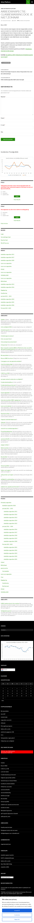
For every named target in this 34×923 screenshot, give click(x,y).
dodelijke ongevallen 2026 (7, 305)
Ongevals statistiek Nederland (8, 419)
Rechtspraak (5, 586)
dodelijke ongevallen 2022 (10, 550)
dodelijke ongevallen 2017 (7, 257)
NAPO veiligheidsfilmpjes (7, 858)
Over (2, 577)
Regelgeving (4, 290)
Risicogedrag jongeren (6, 726)
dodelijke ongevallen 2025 (7, 302)
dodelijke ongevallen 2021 (10, 547)
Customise (17, 915)
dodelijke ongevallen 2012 (10, 514)
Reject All (17, 919)
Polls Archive (4, 223)
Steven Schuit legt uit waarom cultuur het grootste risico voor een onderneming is (16, 71)
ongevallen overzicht (6, 720)
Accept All (17, 910)
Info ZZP (3, 714)
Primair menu (32, 2)
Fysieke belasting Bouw (7, 382)
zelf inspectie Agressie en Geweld (9, 813)
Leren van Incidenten (6, 406)
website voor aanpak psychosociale (10, 486)
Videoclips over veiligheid (7, 741)
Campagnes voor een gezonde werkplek (11, 361)
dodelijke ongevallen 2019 (10, 538)
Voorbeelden (5, 571)
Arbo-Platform (5, 2)
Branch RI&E (4, 765)
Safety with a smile (5, 729)
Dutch (5, 669)
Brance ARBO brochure (7, 358)
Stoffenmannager (5, 795)
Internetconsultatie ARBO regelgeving (10, 400)
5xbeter (3, 319)
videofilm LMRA (5, 867)
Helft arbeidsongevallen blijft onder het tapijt (12, 78)
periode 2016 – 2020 (7, 526)
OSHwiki (3, 422)
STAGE (2, 269)
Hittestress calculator (6, 786)
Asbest (2, 562)
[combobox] (17, 630)
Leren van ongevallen (6, 263)
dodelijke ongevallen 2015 (10, 523)
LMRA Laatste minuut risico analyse (10, 603)
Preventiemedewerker (6, 431)
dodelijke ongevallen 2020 (7, 260)
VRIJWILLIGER (4, 275)
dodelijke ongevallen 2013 (7, 284)
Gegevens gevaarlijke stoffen (8, 777)
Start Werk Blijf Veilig (6, 864)
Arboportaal (4, 345)
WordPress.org (5, 243)
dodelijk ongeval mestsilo (7, 855)
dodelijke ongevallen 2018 (10, 535)
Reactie (3, 96)
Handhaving (4, 293)
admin (14, 20)
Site (2, 132)
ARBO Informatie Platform (8, 8)
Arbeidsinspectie (5, 330)
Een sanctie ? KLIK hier (6, 752)
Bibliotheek (4, 281)
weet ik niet (5, 194)
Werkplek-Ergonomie (6, 810)
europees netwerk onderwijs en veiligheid (11, 379)
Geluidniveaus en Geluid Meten (9, 780)
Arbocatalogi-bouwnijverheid (8, 342)
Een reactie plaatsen (24, 20)
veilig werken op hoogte (7, 474)
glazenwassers (6, 62)
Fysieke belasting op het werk (8, 385)
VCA (2, 735)
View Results (17, 199)
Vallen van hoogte (5, 470)
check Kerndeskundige (6, 364)
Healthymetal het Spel (6, 827)
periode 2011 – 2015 (6, 296)
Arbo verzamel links (6, 339)
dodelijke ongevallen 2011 (7, 254)
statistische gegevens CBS (7, 732)
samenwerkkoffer (5, 439)
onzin (4, 191)
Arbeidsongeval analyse (7, 336)
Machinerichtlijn (5, 413)
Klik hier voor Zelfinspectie (8, 751)
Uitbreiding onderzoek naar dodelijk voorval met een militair (16, 896)
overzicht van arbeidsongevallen (9, 428)
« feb (2, 700)
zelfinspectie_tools (5, 816)
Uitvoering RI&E (5, 465)
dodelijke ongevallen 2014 (10, 520)
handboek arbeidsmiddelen (8, 783)
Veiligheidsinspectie (6, 611)
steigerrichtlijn (4, 445)
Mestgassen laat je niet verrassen (9, 830)
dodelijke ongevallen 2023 (10, 553)
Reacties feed (4, 240)
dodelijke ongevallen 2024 (7, 299)
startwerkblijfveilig (6, 792)
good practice (4, 568)
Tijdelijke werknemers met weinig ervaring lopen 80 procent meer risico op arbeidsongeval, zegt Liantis (16, 892)
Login (2, 234)
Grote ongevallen (5, 392)
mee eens (5, 193)
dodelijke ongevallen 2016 (7, 287)
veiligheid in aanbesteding (7, 479)
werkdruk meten (5, 807)
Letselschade (4, 717)
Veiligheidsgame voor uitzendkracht (10, 833)
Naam (3, 118)
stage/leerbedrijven (6, 844)
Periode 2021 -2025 (6, 308)
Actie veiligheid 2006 (6, 327)
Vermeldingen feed (5, 237)
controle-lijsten (5, 771)
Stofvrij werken (5, 448)
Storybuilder (4, 457)
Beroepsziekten (5, 355)
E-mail (3, 125)
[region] (17, 910)
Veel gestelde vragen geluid (8, 738)
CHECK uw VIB (5, 373)
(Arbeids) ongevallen (6, 502)
